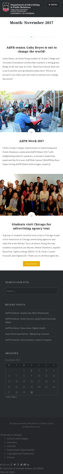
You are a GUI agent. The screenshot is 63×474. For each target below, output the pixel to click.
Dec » (14, 397)
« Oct (7, 397)
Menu (54, 4)
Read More (31, 264)
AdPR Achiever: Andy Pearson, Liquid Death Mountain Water (30, 320)
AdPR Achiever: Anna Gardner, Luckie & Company (28, 340)
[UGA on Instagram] (18, 464)
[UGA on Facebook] (11, 464)
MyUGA (11, 446)
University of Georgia (11, 434)
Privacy (11, 457)
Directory (12, 442)
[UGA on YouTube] (25, 464)
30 (31, 392)
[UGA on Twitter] (15, 464)
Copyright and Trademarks (20, 453)
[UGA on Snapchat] (21, 464)
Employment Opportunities (20, 449)
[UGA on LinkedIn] (28, 464)
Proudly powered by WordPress (23, 423)
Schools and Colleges (17, 438)
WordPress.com (32, 426)
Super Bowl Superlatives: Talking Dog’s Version (27, 334)
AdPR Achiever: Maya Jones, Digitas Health (25, 328)
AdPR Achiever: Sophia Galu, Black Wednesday (27, 313)
